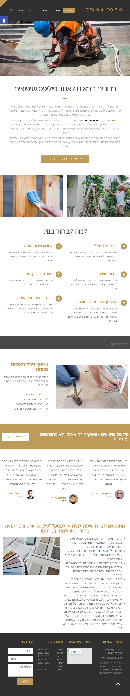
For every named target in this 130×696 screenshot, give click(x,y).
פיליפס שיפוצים (104, 10)
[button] (4, 20)
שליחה (25, 681)
